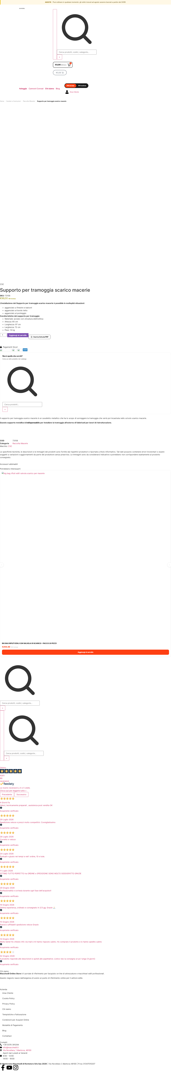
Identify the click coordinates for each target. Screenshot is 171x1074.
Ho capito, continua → (74, 548)
